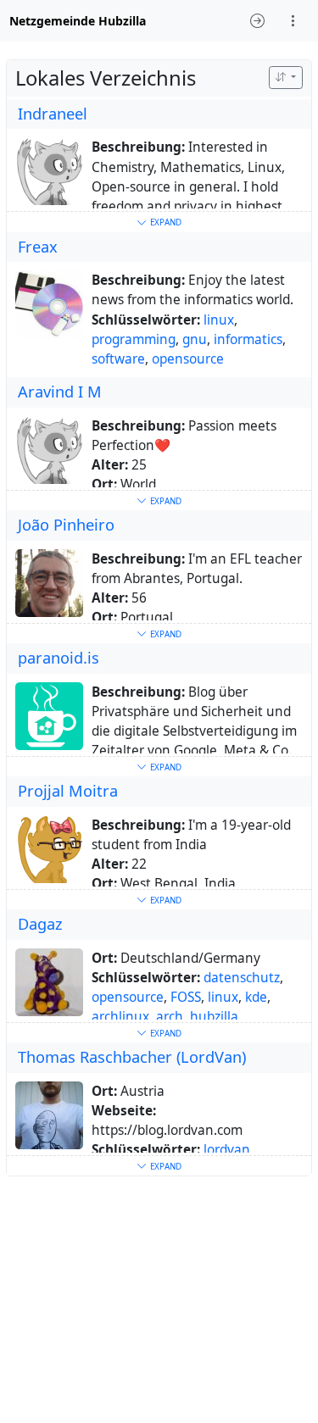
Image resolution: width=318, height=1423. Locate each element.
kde (256, 997)
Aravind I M (60, 391)
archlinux (120, 1017)
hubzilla (214, 1017)
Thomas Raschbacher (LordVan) (132, 1057)
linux (219, 320)
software (118, 359)
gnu (194, 339)
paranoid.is (58, 658)
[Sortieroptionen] (286, 77)
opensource (188, 359)
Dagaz (40, 924)
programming (134, 339)
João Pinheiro (66, 524)
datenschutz (242, 978)
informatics (248, 339)
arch (169, 1017)
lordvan (227, 1150)
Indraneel (52, 113)
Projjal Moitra (68, 791)
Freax (38, 246)
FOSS (185, 997)
